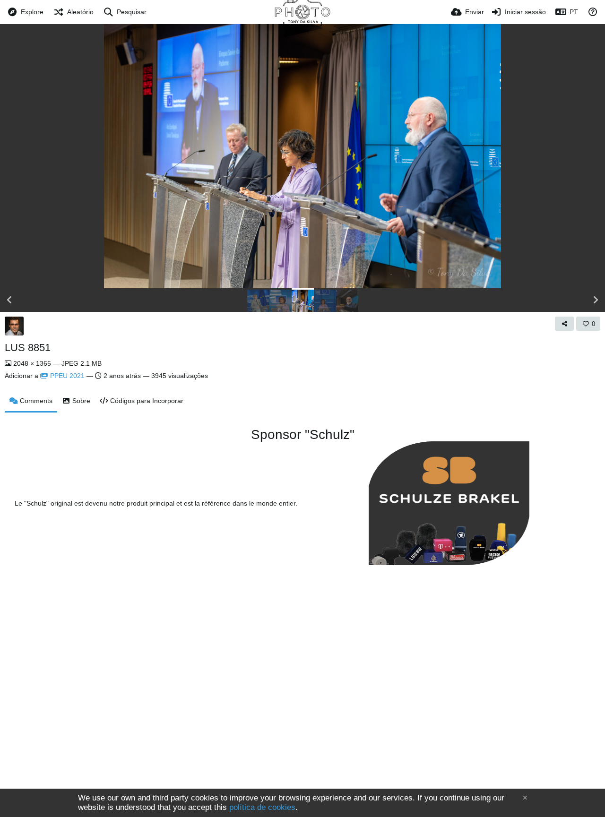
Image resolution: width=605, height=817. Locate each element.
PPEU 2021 (67, 375)
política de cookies (262, 807)
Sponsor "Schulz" (302, 434)
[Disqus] (153, 688)
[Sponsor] (449, 503)
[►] (595, 300)
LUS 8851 (28, 347)
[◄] (9, 300)
